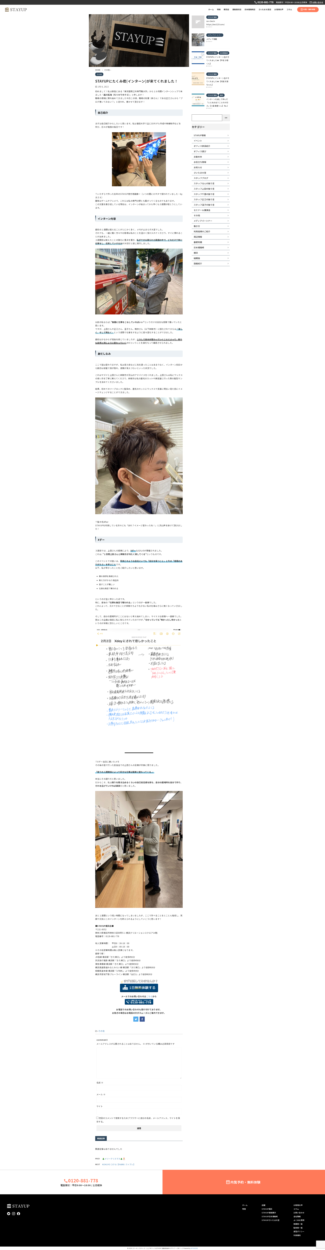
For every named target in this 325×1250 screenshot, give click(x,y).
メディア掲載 (211, 39)
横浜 (196, 252)
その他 (101, 1030)
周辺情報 (198, 236)
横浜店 (226, 9)
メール (100, 1094)
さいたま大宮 (200, 172)
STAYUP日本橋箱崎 (270, 1216)
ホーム (211, 9)
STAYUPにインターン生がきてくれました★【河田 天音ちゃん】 (217, 81)
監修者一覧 (298, 1227)
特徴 (219, 9)
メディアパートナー (203, 220)
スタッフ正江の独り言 (204, 199)
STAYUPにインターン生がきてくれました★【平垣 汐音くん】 (217, 60)
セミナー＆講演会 (202, 210)
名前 (99, 1082)
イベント (198, 140)
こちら (149, 996)
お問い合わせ (317, 2)
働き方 (197, 226)
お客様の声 (278, 9)
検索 (226, 118)
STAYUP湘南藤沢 (269, 1212)
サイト (99, 1106)
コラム (289, 9)
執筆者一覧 (298, 1224)
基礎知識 (198, 242)
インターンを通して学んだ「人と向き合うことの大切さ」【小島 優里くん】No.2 (217, 102)
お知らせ (198, 167)
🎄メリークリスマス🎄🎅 (113, 1158)
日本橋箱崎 (199, 247)
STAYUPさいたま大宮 (271, 1220)
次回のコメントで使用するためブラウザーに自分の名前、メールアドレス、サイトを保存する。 (138, 1119)
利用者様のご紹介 (202, 231)
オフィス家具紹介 (202, 145)
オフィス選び (200, 151)
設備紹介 (198, 263)
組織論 (197, 258)
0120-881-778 (265, 2)
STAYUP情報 (200, 135)
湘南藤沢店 (236, 9)
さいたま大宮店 (265, 9)
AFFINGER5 (194, 1248)
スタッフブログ (201, 178)
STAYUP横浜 (267, 1209)
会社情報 (297, 1216)
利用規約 (297, 1235)
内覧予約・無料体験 (245, 1182)
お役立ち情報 (200, 162)
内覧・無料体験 (309, 9)
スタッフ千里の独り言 (204, 194)
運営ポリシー (299, 1231)
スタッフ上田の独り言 (204, 188)
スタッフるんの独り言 (204, 183)
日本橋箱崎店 (250, 9)
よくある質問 (299, 1220)
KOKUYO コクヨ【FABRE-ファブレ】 (118, 1164)
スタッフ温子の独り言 (204, 204)
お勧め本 (198, 156)
